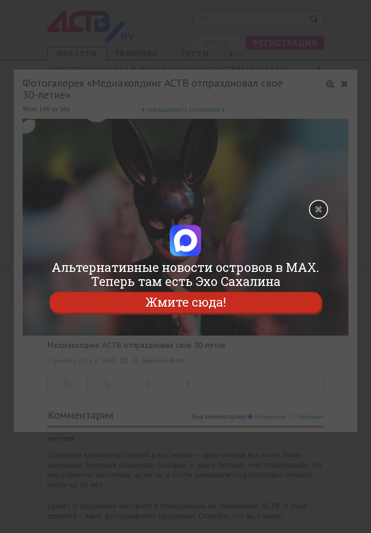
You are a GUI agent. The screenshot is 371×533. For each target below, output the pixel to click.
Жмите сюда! (185, 302)
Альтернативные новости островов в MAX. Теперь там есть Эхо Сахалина (185, 274)
